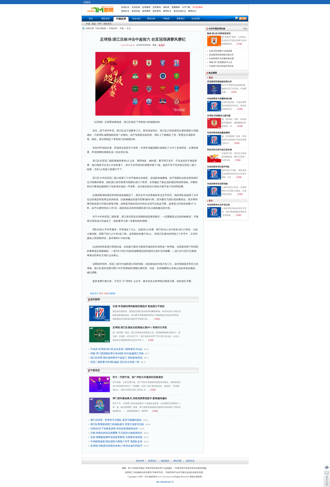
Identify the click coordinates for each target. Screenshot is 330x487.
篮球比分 (125, 11)
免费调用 (176, 7)
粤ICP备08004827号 (165, 482)
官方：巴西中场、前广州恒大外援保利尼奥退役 (138, 377)
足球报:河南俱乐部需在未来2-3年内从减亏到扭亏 (116, 446)
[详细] (157, 319)
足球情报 (195, 18)
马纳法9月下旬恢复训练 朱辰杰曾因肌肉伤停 (114, 428)
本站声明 (140, 461)
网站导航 (177, 461)
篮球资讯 (157, 11)
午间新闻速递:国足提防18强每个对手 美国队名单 (116, 441)
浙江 (101, 293)
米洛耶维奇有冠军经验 (217, 184)
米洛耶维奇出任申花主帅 (218, 205)
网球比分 (192, 11)
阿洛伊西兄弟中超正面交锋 (219, 149)
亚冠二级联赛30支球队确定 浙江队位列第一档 (114, 362)
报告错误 (165, 461)
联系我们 (152, 461)
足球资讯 (157, 7)
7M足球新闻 (100, 28)
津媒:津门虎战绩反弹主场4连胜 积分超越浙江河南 (117, 353)
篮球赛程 (146, 11)
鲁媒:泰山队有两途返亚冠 (218, 33)
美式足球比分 (180, 11)
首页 (91, 18)
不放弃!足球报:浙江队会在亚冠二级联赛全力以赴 (116, 349)
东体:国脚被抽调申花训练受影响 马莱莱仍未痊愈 (116, 437)
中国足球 (121, 19)
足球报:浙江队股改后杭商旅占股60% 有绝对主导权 (140, 327)
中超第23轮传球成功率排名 (221, 66)
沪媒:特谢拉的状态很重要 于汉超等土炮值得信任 (116, 433)
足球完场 (136, 7)
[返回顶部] (326, 467)
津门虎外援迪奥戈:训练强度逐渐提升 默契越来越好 (140, 398)
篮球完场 (136, 11)
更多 (245, 28)
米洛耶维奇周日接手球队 (218, 166)
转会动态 (136, 18)
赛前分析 (151, 18)
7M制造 (166, 18)
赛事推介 (181, 18)
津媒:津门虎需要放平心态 (220, 62)
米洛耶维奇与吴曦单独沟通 (221, 58)
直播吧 (161, 45)
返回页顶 (190, 461)
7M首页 (86, 2)
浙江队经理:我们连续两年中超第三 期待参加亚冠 (116, 357)
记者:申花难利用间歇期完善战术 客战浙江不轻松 (139, 306)
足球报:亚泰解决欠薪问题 (218, 115)
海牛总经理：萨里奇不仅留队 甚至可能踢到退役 (116, 420)
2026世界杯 (197, 7)
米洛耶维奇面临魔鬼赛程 (218, 132)
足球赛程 (146, 7)
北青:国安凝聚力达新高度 (220, 51)
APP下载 (186, 7)
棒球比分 (167, 11)
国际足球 (105, 18)
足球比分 (125, 7)
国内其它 (107, 24)
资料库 (166, 7)
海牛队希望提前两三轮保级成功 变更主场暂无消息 (117, 424)
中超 (88, 24)
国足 (94, 24)
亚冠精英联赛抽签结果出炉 (221, 54)
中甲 (100, 24)
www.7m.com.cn (128, 45)
